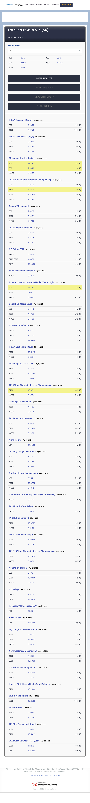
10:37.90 (31, 483)
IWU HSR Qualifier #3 (19, 325)
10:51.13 (31, 352)
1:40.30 (31, 259)
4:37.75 (31, 238)
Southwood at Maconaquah (22, 270)
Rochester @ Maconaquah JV (23, 606)
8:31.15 (31, 544)
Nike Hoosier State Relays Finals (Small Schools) (32, 494)
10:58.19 (31, 734)
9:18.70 (31, 677)
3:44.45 (31, 151)
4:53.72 (31, 634)
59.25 (30, 611)
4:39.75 (31, 130)
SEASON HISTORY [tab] (44, 96)
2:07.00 (31, 233)
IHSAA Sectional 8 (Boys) (21, 347)
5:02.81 (31, 216)
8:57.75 (31, 594)
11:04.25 (31, 639)
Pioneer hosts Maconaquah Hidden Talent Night (31, 282)
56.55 (30, 478)
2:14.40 (31, 309)
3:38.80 (31, 199)
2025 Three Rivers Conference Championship (30, 179)
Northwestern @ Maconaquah (23, 651)
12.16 (22, 58)
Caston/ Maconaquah (19, 206)
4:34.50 (31, 147)
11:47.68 (31, 623)
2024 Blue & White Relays (21, 506)
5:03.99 (31, 729)
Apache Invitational (18, 568)
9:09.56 (31, 378)
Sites (48, 769)
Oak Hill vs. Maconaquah (20, 304)
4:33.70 (60, 63)
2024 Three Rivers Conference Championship (30, 385)
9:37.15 (31, 412)
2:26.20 (31, 125)
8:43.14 (31, 644)
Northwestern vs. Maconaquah (23, 473)
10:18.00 (31, 428)
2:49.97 (31, 211)
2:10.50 (31, 142)
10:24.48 (31, 689)
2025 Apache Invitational (20, 227)
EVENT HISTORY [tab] (44, 87)
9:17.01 (31, 335)
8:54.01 (31, 500)
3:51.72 (31, 330)
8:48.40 (31, 488)
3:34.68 (31, 254)
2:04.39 (31, 185)
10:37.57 (31, 523)
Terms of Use (40, 769)
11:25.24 (31, 746)
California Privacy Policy (26, 769)
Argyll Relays (15, 440)
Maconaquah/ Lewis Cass (21, 363)
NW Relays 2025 (16, 249)
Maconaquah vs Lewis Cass (22, 158)
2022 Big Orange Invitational (22, 724)
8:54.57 (31, 528)
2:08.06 (31, 423)
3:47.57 (31, 242)
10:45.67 (31, 461)
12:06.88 (31, 340)
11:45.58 (31, 445)
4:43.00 (31, 369)
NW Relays (14, 589)
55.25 (59, 58)
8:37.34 (31, 395)
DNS (30, 292)
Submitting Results (59, 769)
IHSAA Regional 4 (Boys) (20, 120)
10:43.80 (31, 373)
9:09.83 (31, 713)
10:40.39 (31, 195)
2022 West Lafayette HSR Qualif (24, 740)
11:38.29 (31, 599)
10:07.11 (23, 68)
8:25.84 (31, 357)
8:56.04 (31, 511)
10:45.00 (31, 673)
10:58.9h (31, 661)
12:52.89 (31, 751)
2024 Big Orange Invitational (22, 451)
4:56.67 (31, 407)
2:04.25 (23, 63)
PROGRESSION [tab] (44, 106)
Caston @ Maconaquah (20, 401)
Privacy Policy (11, 769)
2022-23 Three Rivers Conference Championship (31, 551)
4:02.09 (31, 173)
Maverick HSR (15, 707)
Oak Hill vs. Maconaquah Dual (23, 667)
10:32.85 (31, 578)
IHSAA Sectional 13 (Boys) (21, 136)
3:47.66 (31, 221)
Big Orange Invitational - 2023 (23, 629)
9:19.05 (31, 433)
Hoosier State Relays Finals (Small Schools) (29, 684)
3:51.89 (31, 319)
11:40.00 (31, 264)
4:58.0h (31, 656)
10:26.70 (31, 556)
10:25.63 (31, 701)
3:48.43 (31, 297)
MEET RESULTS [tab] (44, 78)
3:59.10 (31, 276)
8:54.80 (31, 561)
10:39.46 (31, 540)
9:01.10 (31, 583)
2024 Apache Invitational (20, 418)
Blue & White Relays (18, 696)
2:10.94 (31, 573)
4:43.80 (31, 314)
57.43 (30, 457)
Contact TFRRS (72, 769)
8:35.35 (31, 466)
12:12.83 (31, 717)
